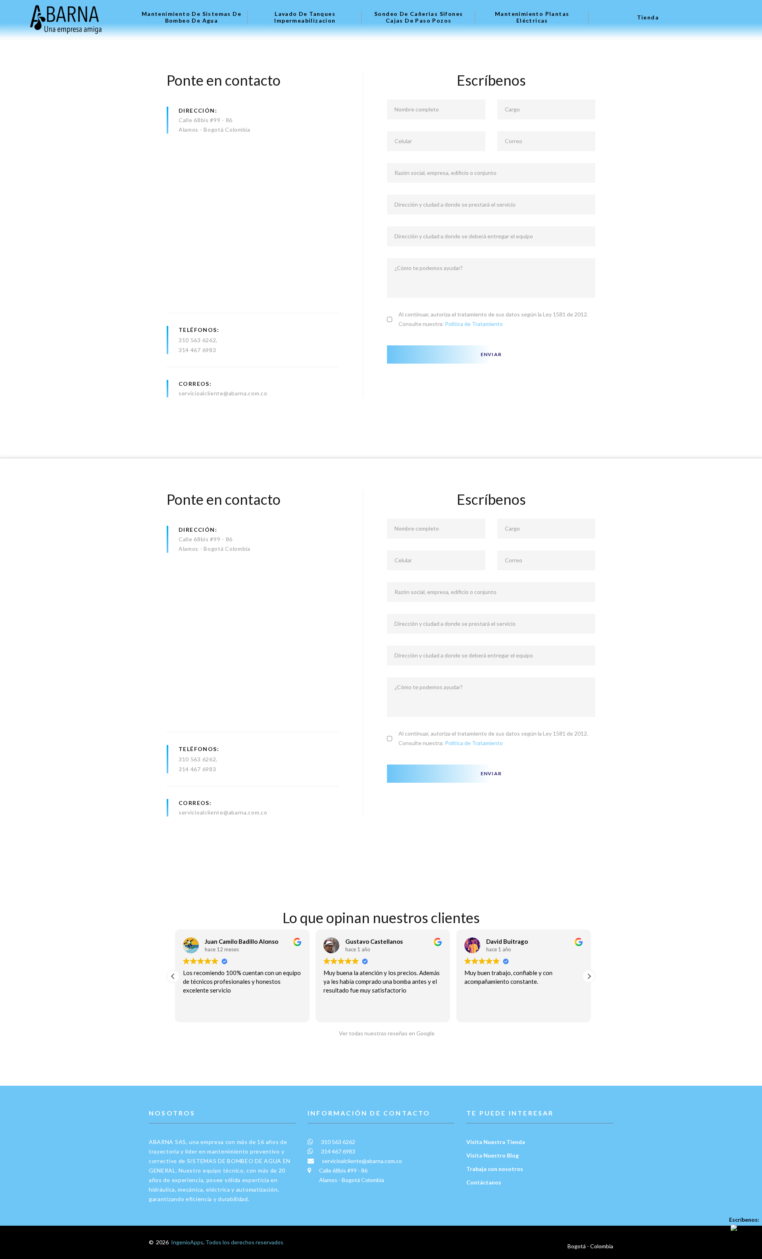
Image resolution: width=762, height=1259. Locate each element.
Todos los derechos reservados (244, 1242)
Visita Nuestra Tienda (495, 1141)
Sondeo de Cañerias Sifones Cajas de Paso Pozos (418, 17)
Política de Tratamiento (474, 323)
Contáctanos (483, 1182)
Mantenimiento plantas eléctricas (532, 17)
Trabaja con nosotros (494, 1168)
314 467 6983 (197, 350)
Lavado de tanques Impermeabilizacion (304, 17)
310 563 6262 (197, 340)
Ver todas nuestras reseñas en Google (385, 1033)
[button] (589, 976)
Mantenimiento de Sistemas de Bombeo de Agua (191, 17)
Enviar (491, 354)
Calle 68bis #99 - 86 (206, 120)
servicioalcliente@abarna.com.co (223, 812)
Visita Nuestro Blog (492, 1155)
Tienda (648, 17)
